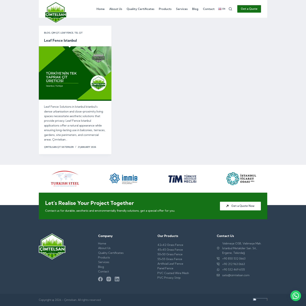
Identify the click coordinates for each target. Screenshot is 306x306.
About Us (115, 9)
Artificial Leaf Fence (170, 263)
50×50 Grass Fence (170, 254)
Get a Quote (249, 8)
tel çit (78, 32)
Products (165, 9)
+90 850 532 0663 (233, 258)
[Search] (230, 8)
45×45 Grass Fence (170, 249)
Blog (195, 9)
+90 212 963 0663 (233, 264)
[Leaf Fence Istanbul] (75, 73)
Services (182, 9)
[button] (221, 9)
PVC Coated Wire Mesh (173, 273)
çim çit (55, 32)
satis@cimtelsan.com (236, 275)
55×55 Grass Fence (169, 259)
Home (101, 9)
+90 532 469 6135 (233, 269)
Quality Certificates (140, 9)
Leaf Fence (67, 32)
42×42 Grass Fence (170, 245)
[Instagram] (108, 279)
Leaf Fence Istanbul (60, 40)
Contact (209, 9)
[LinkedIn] (117, 279)
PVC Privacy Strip (169, 277)
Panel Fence (165, 268)
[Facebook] (100, 279)
